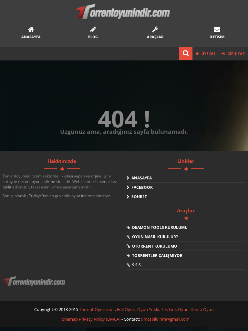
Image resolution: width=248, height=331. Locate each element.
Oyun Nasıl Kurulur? (154, 237)
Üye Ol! (208, 53)
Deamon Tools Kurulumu (159, 227)
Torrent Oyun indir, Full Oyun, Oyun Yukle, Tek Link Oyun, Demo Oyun (146, 309)
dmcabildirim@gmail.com (165, 319)
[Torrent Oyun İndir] (35, 286)
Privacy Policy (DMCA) (99, 319)
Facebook (141, 187)
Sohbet (138, 196)
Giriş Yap (235, 53)
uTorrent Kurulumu (153, 246)
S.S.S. (136, 265)
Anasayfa (140, 178)
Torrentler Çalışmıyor (156, 255)
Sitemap (70, 319)
